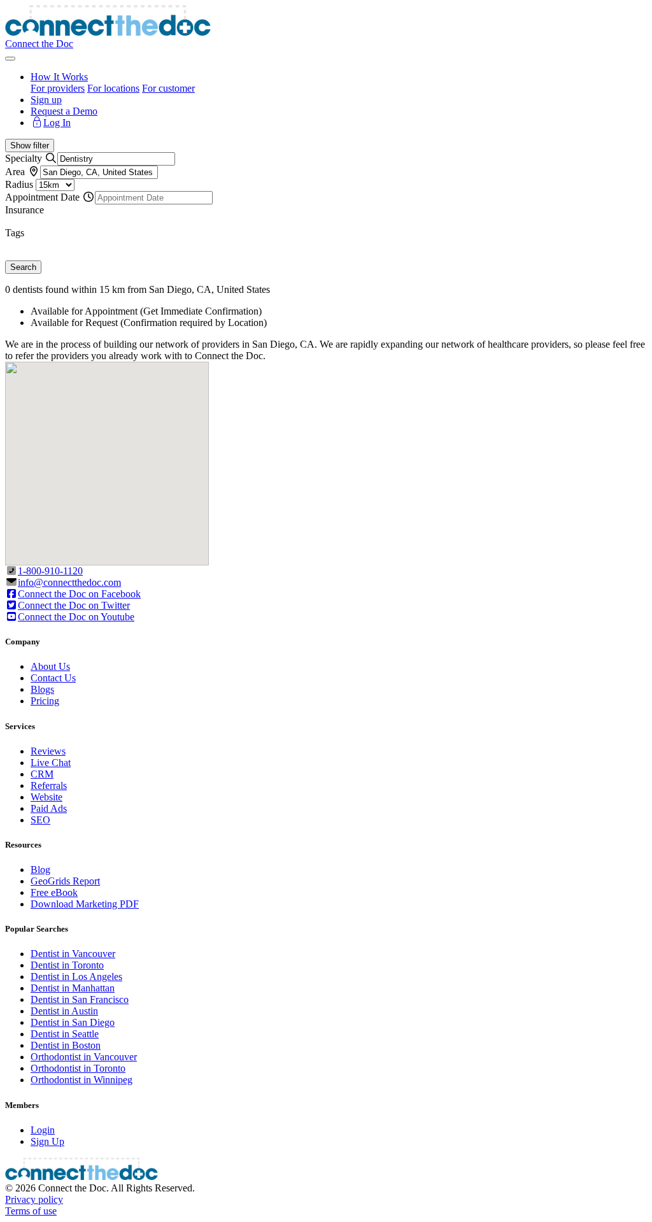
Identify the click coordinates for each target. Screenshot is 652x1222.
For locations (113, 88)
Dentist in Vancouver (73, 953)
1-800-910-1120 (50, 570)
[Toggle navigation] (10, 58)
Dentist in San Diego (73, 1022)
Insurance (24, 209)
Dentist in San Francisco (80, 999)
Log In (57, 122)
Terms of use (31, 1210)
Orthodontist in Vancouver (84, 1056)
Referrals (49, 785)
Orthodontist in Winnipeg (81, 1079)
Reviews (48, 751)
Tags (14, 232)
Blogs (42, 689)
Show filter (29, 145)
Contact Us (53, 677)
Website (46, 797)
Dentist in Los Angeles (76, 976)
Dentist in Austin (64, 1010)
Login (43, 1130)
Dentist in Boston (66, 1045)
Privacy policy (34, 1199)
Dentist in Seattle (65, 1033)
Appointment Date (42, 197)
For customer (168, 88)
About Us (50, 666)
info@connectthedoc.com (69, 582)
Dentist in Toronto (67, 965)
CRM (42, 774)
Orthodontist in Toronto (78, 1068)
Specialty (23, 158)
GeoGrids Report (65, 881)
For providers (58, 88)
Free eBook (54, 892)
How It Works (59, 76)
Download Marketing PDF (85, 904)
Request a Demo (64, 111)
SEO (40, 819)
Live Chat (51, 762)
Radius (19, 184)
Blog (40, 869)
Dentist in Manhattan (73, 988)
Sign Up (47, 1141)
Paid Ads (49, 808)
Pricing (45, 700)
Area (15, 171)
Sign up (46, 99)
